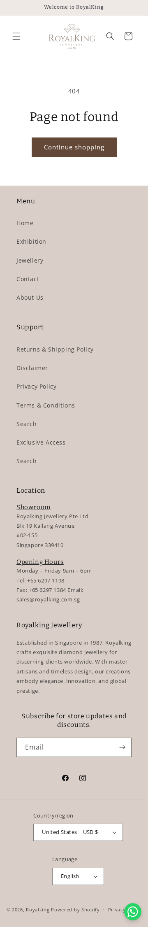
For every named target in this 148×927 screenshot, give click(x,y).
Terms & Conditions (45, 405)
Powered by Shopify (75, 909)
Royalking (37, 909)
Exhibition (31, 241)
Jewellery (29, 260)
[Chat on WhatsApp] (133, 912)
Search (26, 424)
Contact (27, 279)
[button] (16, 36)
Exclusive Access (41, 442)
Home (24, 223)
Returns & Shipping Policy (55, 349)
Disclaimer (32, 368)
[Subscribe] (122, 747)
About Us (30, 297)
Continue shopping (74, 147)
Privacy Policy (36, 386)
